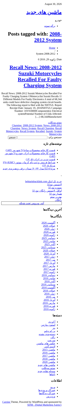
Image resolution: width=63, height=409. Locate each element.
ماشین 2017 (48, 355)
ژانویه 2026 (49, 235)
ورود (52, 387)
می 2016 (50, 296)
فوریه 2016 (49, 306)
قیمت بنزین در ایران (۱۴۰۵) (40, 159)
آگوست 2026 (48, 222)
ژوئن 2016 (49, 293)
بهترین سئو (56, 196)
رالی (52, 337)
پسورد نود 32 (55, 187)
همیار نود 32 (55, 193)
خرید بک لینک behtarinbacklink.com (43, 181)
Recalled (40, 131)
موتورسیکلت (55, 122)
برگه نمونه (49, 26)
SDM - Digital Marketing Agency (44, 404)
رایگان (58, 200)
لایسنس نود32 (54, 184)
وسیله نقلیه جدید (46, 371)
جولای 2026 (49, 225)
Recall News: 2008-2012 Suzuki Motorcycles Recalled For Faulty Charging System (36, 76)
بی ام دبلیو (49, 331)
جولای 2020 (49, 250)
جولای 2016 (49, 290)
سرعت (51, 340)
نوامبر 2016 (49, 278)
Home (52, 47)
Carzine (6, 402)
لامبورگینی (49, 346)
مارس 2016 (49, 303)
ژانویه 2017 (49, 272)
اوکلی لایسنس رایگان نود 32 (47, 190)
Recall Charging (45, 128)
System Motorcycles (55, 133)
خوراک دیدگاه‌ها (47, 393)
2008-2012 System (48, 37)
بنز (53, 328)
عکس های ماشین (45, 343)
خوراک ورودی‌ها (46, 390)
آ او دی (51, 321)
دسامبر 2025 (48, 238)
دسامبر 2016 (48, 275)
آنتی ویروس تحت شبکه (31, 203)
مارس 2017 (49, 266)
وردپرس (50, 396)
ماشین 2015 (48, 349)
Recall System (27, 131)
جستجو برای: (55, 137)
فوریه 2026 (49, 232)
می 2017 (50, 259)
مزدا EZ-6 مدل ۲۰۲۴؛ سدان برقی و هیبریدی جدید (29, 168)
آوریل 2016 (49, 300)
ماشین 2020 (48, 362)
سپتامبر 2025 (48, 247)
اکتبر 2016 (49, 281)
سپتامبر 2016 (48, 284)
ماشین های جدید (44, 12)
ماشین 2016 (48, 352)
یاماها (52, 374)
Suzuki (49, 131)
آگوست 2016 (48, 287)
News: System (28, 128)
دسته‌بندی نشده (47, 334)
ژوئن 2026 (49, 228)
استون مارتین (48, 325)
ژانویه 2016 (49, 309)
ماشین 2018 (48, 358)
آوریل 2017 (49, 262)
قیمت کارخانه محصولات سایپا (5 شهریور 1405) (30, 150)
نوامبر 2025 (49, 241)
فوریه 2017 (49, 269)
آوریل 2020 (49, 253)
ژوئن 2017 (49, 256)
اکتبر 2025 (49, 244)
